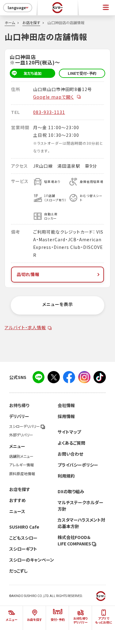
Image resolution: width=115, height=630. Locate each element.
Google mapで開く (53, 97)
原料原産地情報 (22, 473)
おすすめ (17, 500)
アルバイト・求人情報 (25, 327)
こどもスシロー (23, 538)
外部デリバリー (21, 435)
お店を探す (31, 22)
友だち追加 (32, 73)
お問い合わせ (70, 454)
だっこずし (18, 571)
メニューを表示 (57, 304)
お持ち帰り (19, 405)
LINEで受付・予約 (82, 73)
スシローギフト (23, 549)
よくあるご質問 (71, 443)
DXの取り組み (71, 491)
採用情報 (66, 416)
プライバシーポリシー (78, 465)
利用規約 (66, 476)
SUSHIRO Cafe (24, 527)
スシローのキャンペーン (31, 560)
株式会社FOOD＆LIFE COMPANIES (75, 540)
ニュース (17, 511)
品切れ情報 (28, 274)
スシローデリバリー (25, 426)
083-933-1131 (49, 112)
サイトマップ (69, 432)
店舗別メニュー (21, 456)
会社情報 (66, 405)
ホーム (10, 22)
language (17, 7)
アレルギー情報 (21, 465)
